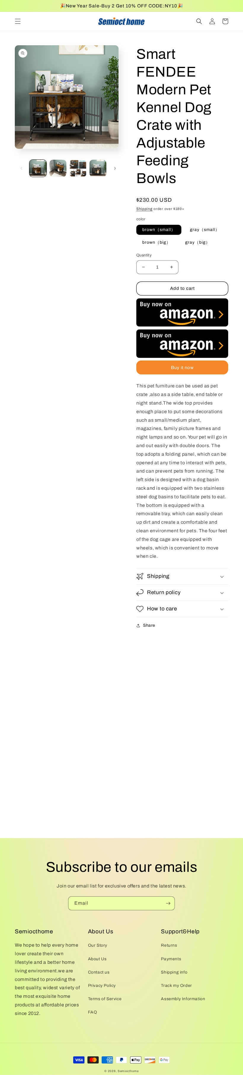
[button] (17, 21)
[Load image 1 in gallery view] (38, 168)
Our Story (97, 945)
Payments (171, 959)
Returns (169, 945)
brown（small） (158, 229)
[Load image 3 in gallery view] (78, 168)
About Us (97, 959)
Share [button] (149, 625)
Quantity (144, 255)
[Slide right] (115, 168)
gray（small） (205, 229)
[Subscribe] (168, 903)
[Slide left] (21, 168)
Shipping (144, 209)
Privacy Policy (102, 985)
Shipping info (174, 972)
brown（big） (156, 242)
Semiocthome (128, 1071)
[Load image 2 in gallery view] (58, 168)
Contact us (99, 972)
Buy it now (182, 367)
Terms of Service (105, 999)
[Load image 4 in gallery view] (98, 168)
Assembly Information (183, 999)
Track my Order (176, 985)
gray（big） (197, 242)
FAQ (92, 1012)
